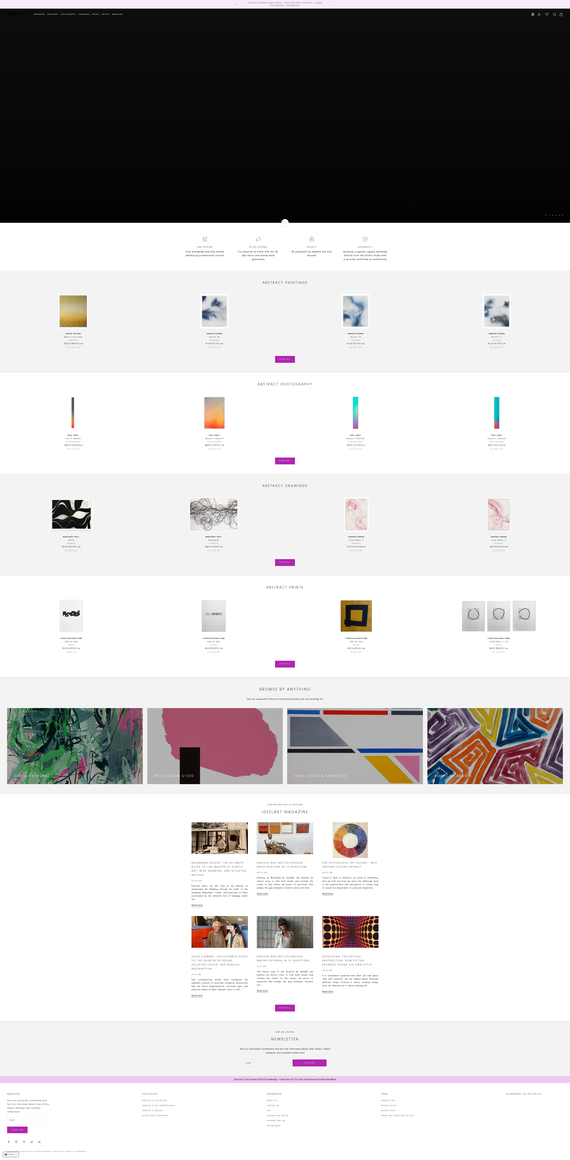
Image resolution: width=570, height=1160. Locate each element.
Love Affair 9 (356, 540)
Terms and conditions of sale (397, 1115)
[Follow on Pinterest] (24, 1141)
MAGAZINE (117, 14)
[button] (11, 1154)
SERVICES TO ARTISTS (152, 1110)
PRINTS (95, 14)
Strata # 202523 (497, 438)
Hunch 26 (214, 337)
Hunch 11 (496, 337)
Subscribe (309, 1063)
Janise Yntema (73, 333)
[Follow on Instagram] (16, 1141)
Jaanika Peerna (214, 333)
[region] (285, 115)
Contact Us (273, 1105)
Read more (197, 905)
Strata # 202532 (355, 438)
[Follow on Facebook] (8, 1141)
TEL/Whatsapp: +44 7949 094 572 (523, 1094)
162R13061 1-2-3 (498, 641)
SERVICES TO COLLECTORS (154, 1100)
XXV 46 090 (71, 641)
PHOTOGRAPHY (68, 14)
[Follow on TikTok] (31, 1141)
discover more (285, 126)
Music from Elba (73, 337)
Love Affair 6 (498, 540)
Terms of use (388, 1100)
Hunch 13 (355, 337)
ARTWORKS (39, 14)
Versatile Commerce (75, 1151)
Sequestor (213, 540)
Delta (71, 540)
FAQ (269, 1110)
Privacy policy (389, 1105)
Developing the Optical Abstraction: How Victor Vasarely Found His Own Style (347, 960)
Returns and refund (278, 1115)
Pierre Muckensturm (71, 638)
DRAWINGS (84, 14)
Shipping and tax (276, 1120)
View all (285, 359)
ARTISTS (106, 14)
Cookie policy (388, 1110)
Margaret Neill (71, 536)
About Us (272, 1100)
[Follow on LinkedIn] (39, 1141)
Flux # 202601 (73, 438)
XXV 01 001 (213, 641)
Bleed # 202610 (214, 438)
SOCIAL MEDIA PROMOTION (155, 1115)
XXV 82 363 (356, 641)
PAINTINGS (52, 14)
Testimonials (274, 1125)
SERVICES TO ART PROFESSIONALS (158, 1105)
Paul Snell (73, 435)
